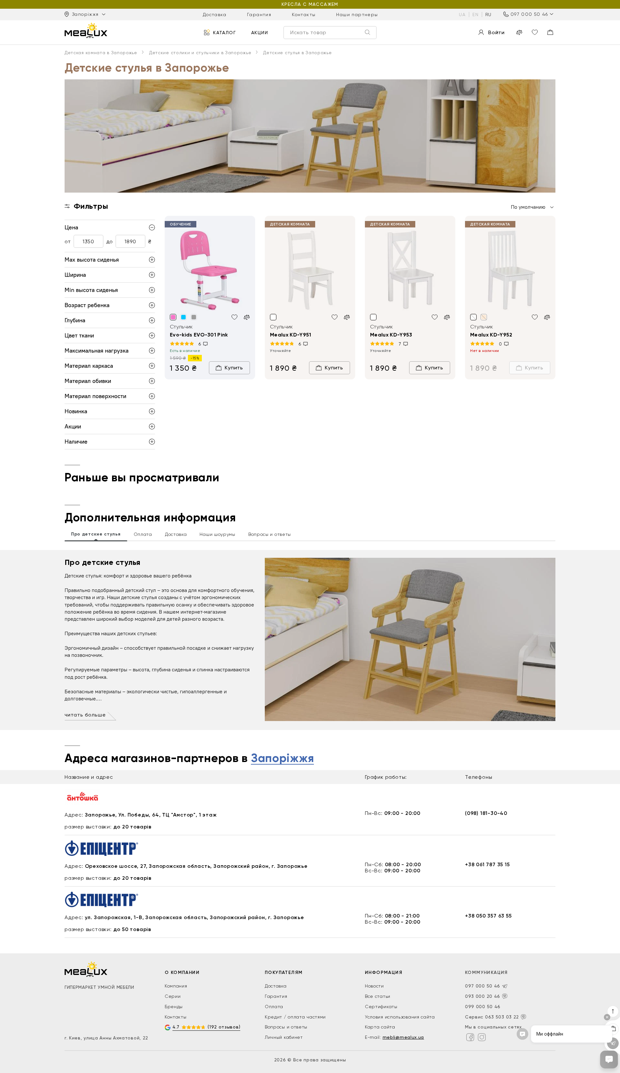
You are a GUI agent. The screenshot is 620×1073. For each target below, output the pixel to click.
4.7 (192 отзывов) (206, 1026)
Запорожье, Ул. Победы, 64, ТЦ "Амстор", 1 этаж (151, 815)
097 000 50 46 (529, 14)
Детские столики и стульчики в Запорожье (200, 52)
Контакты (303, 14)
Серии (173, 996)
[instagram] (482, 1037)
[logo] (86, 30)
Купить (234, 368)
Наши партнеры (357, 14)
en (475, 14)
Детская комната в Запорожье (101, 52)
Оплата (274, 1006)
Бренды (174, 1006)
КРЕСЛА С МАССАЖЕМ (310, 4)
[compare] (519, 32)
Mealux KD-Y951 (290, 335)
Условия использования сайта (400, 1016)
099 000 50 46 (483, 1006)
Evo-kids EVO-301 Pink (199, 335)
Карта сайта (380, 1026)
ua (462, 14)
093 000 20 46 (482, 996)
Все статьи (377, 996)
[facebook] (470, 1037)
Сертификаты (381, 1006)
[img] (210, 271)
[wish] (234, 317)
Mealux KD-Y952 (491, 335)
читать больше (85, 715)
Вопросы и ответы (286, 1026)
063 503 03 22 (502, 1016)
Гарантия (259, 14)
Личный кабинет (284, 1037)
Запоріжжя (282, 758)
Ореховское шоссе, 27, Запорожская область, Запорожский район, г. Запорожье (196, 866)
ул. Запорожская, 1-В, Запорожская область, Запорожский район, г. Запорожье (194, 917)
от (68, 241)
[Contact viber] (504, 996)
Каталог (224, 32)
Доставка (214, 14)
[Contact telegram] (504, 986)
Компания (176, 985)
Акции (259, 32)
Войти (496, 32)
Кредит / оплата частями (295, 1016)
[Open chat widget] (609, 1059)
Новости (374, 985)
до (109, 241)
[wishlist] (535, 32)
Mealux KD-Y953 (391, 335)
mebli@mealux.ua (403, 1037)
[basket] (550, 32)
